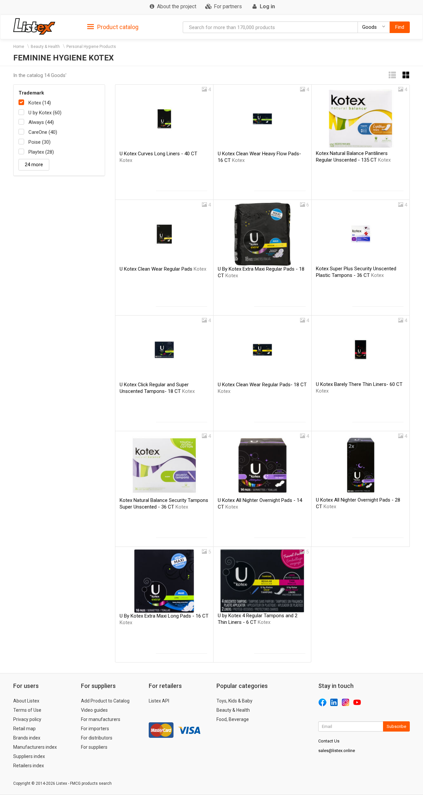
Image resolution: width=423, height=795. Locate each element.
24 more (34, 165)
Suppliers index (29, 756)
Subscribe (396, 726)
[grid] (406, 75)
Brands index (26, 737)
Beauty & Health (45, 46)
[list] (392, 75)
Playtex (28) (41, 152)
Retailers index (28, 765)
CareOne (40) (42, 132)
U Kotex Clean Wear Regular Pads (163, 269)
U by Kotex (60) (44, 113)
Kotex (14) (39, 103)
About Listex (26, 700)
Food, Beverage (232, 719)
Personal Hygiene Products (91, 46)
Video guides (94, 710)
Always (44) (41, 122)
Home (18, 46)
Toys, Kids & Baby (234, 700)
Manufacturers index (35, 747)
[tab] (112, 27)
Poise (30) (39, 142)
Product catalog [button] (117, 26)
